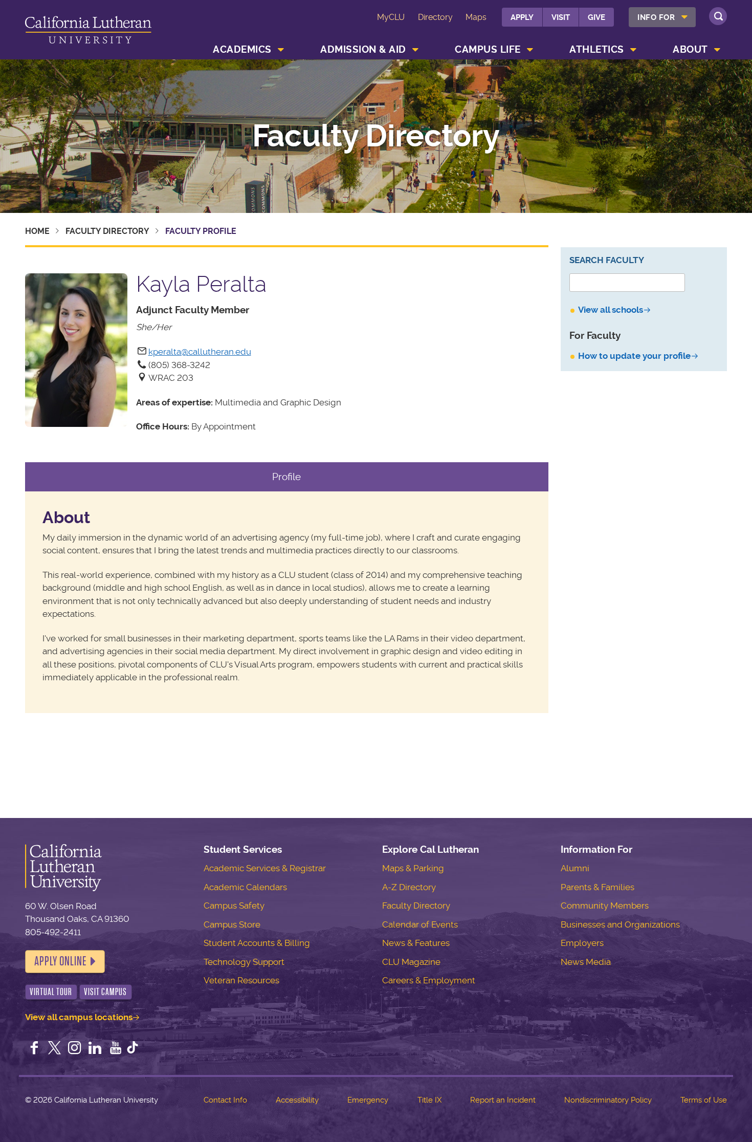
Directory (435, 17)
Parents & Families (597, 887)
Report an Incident (503, 1100)
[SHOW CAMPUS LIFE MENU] (530, 49)
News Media (586, 962)
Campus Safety (234, 905)
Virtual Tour (51, 991)
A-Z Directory (409, 887)
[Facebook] (34, 1049)
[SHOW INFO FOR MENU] (684, 17)
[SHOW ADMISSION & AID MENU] (415, 49)
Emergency (367, 1100)
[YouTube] (115, 1049)
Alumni (575, 868)
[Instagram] (74, 1049)
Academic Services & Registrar (265, 868)
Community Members (605, 905)
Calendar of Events (420, 924)
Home (37, 231)
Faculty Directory (376, 136)
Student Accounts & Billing (257, 943)
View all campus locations (78, 1017)
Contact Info (225, 1100)
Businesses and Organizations (620, 924)
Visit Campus (105, 991)
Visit (560, 17)
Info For (656, 17)
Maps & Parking (413, 868)
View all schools (610, 310)
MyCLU (391, 17)
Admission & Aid (363, 49)
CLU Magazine (411, 962)
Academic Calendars (245, 887)
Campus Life (488, 49)
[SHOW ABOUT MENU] (717, 49)
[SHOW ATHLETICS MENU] (633, 49)
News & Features (416, 943)
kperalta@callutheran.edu (199, 352)
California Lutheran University (88, 31)
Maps (476, 17)
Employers (582, 943)
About (690, 49)
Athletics (596, 49)
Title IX (429, 1100)
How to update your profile (634, 356)
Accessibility (297, 1100)
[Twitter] (54, 1049)
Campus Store (232, 924)
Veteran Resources (241, 980)
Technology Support (244, 962)
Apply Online (60, 961)
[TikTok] (132, 1049)
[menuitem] (662, 17)
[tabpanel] (286, 602)
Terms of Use (703, 1100)
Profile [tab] (286, 477)
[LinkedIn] (95, 1049)
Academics (242, 49)
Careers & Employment (428, 980)
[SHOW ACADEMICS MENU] (281, 49)
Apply (522, 17)
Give (596, 17)
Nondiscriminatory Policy (608, 1100)
